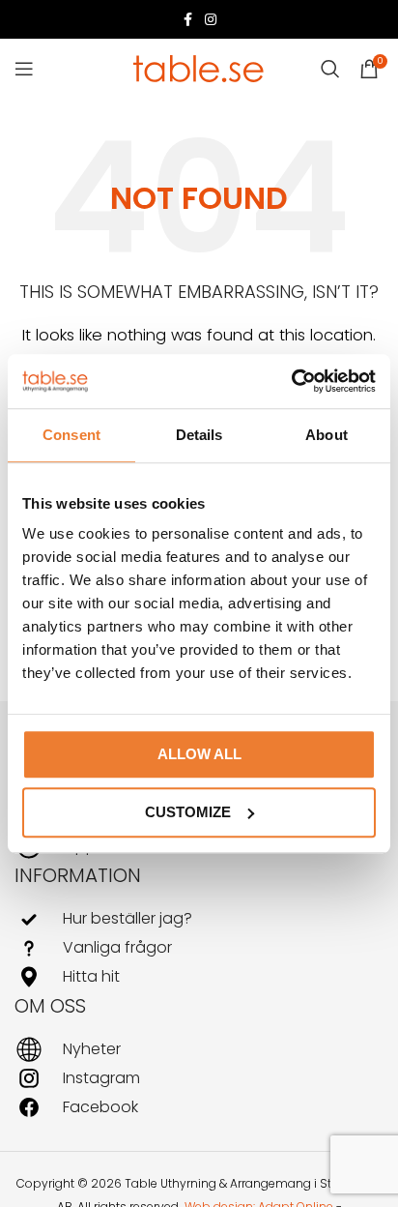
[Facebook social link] (187, 20)
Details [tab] (199, 435)
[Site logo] (199, 67)
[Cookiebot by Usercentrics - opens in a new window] (291, 381)
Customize (188, 812)
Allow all (199, 754)
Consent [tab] (71, 435)
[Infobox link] (199, 918)
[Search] (330, 68)
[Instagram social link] (210, 20)
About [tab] (326, 435)
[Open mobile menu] (24, 68)
